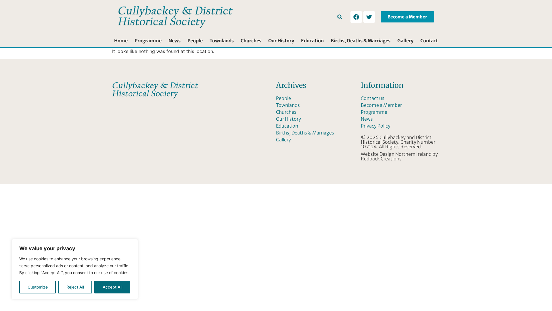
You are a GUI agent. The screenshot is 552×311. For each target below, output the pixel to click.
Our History (281, 40)
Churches (251, 40)
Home (121, 40)
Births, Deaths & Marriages (360, 40)
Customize (38, 287)
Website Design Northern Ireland (396, 154)
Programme (148, 40)
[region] (75, 269)
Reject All (75, 287)
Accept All (112, 287)
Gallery (405, 40)
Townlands (222, 40)
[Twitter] (369, 17)
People (195, 40)
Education (312, 40)
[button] (340, 17)
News (174, 40)
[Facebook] (356, 17)
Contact (429, 40)
